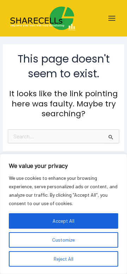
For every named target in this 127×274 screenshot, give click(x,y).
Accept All (63, 221)
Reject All (63, 259)
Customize (63, 240)
